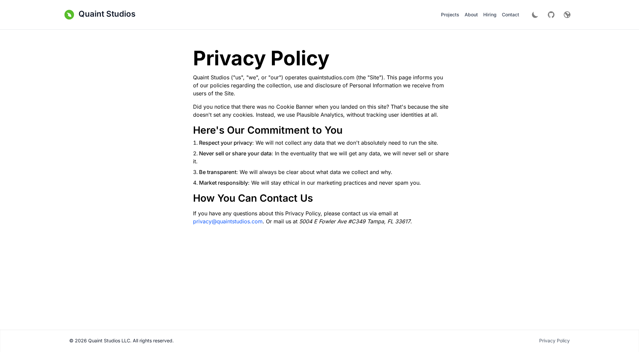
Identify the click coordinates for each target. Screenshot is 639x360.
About (471, 14)
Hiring (490, 14)
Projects (450, 14)
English (566, 34)
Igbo (563, 94)
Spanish (567, 58)
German (566, 46)
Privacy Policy (554, 340)
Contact (510, 14)
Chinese (567, 70)
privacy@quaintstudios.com (228, 221)
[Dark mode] (535, 14)
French (565, 82)
